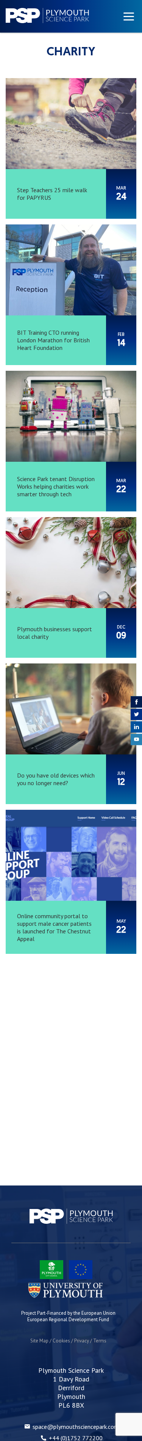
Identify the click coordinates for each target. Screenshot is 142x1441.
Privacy (81, 1341)
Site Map (39, 1341)
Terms (99, 1341)
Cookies (61, 1341)
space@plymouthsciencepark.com (76, 1426)
